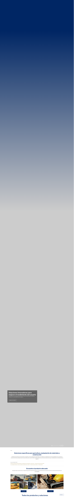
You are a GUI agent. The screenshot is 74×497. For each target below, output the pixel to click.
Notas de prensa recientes (34, 464)
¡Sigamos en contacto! (12, 400)
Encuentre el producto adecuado (39, 463)
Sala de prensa (40, 464)
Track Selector (50, 491)
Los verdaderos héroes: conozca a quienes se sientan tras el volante (20, 464)
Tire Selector (24, 491)
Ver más (61, 494)
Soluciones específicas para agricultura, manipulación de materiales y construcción (22, 463)
